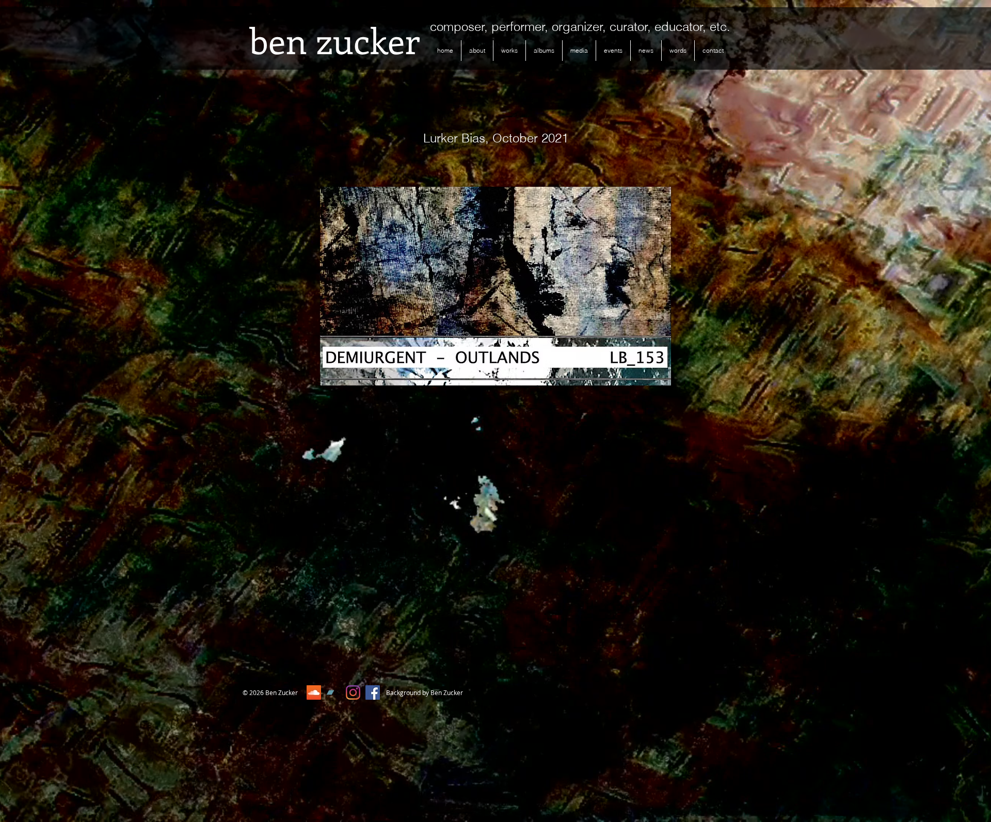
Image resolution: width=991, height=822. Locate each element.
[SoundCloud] (314, 692)
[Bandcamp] (333, 692)
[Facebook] (372, 692)
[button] (509, 50)
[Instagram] (353, 692)
